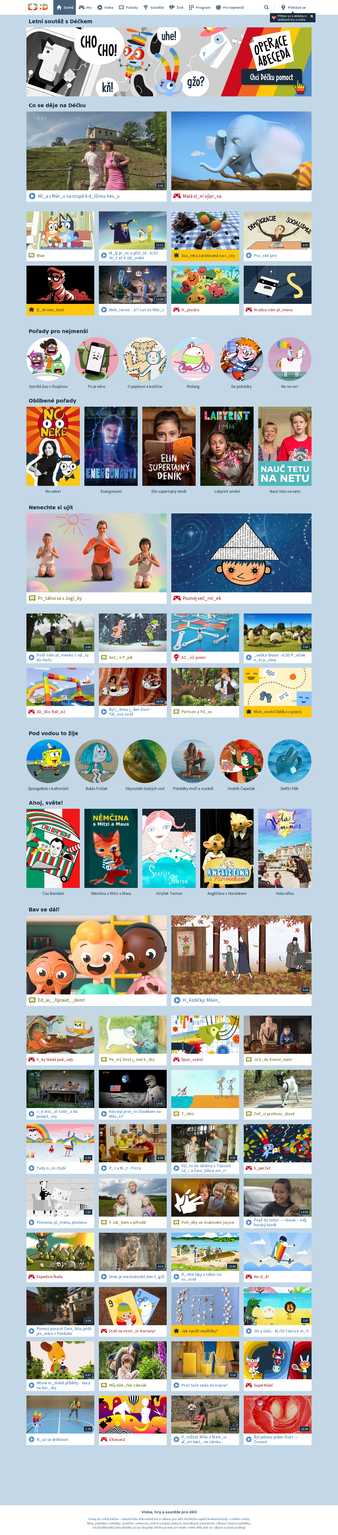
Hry (89, 7)
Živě (180, 7)
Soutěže (157, 7)
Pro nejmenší (233, 7)
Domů (69, 7)
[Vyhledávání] (266, 7)
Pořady (132, 7)
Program (203, 7)
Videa (108, 7)
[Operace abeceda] (169, 61)
